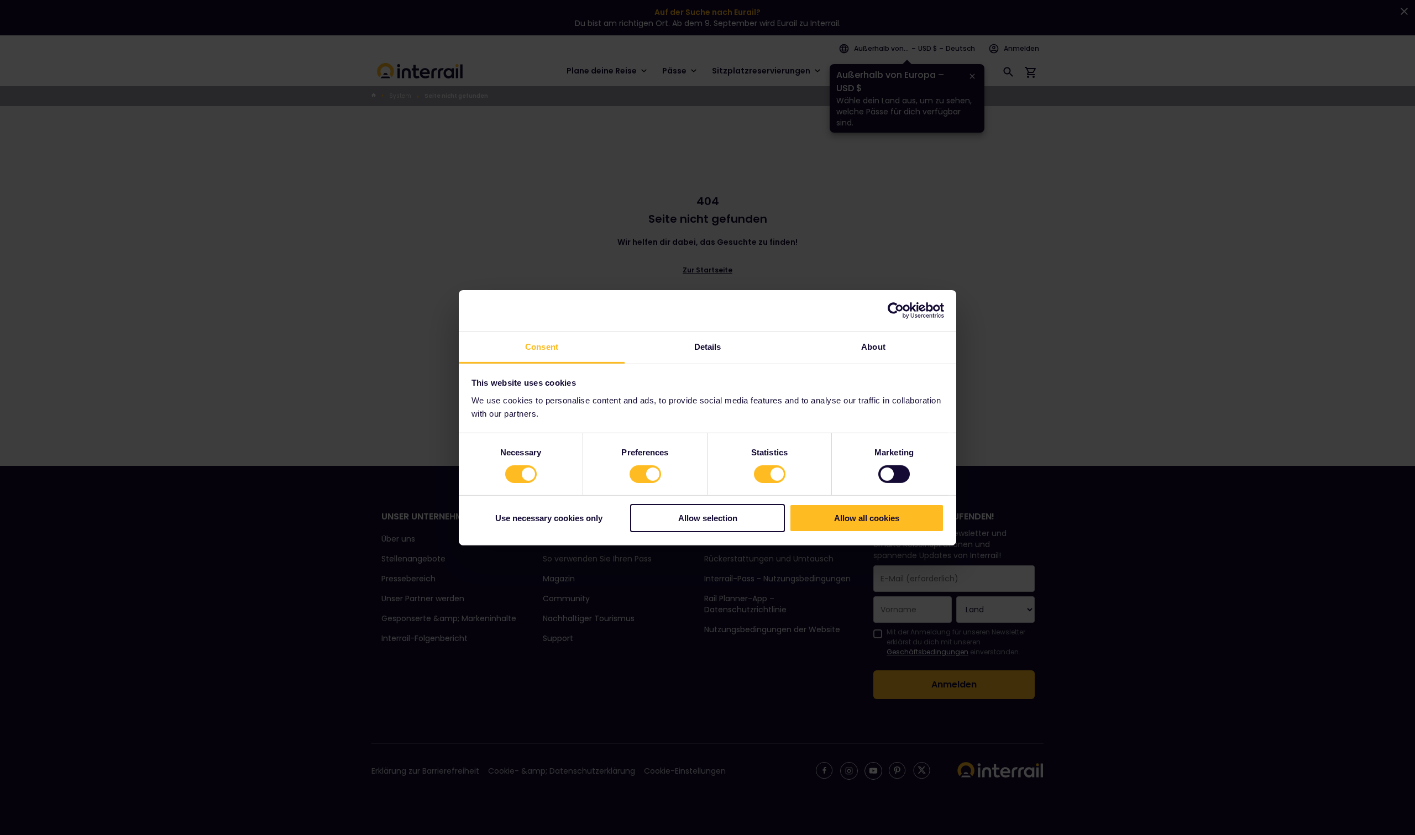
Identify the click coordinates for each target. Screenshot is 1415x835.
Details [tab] (707, 346)
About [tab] (873, 346)
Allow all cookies (866, 518)
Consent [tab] (541, 346)
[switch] (645, 474)
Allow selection (707, 518)
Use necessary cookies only (548, 518)
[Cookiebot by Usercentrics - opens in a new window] (895, 310)
